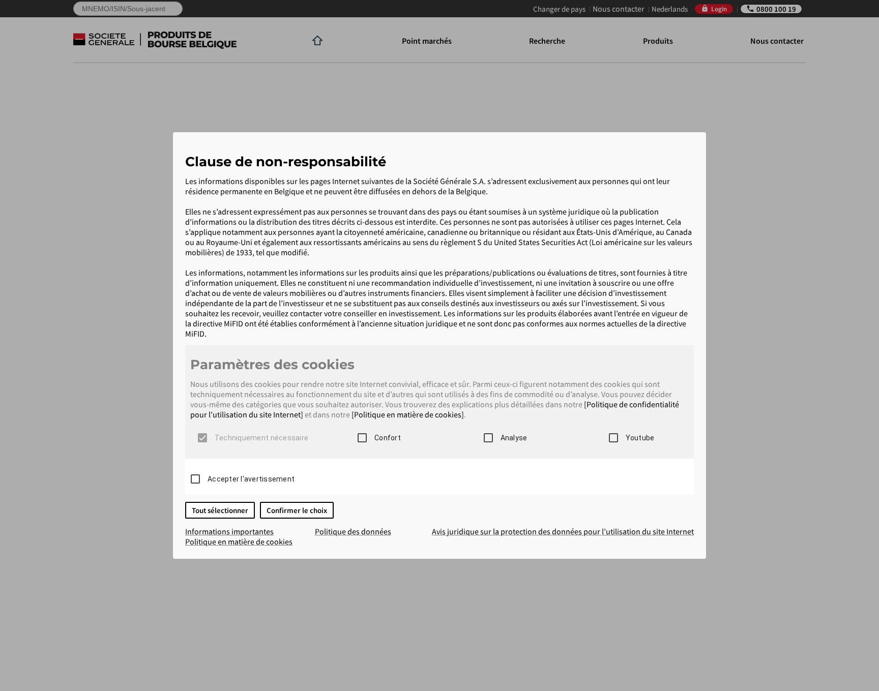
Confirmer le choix (297, 510)
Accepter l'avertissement (251, 479)
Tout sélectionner (220, 510)
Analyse (514, 438)
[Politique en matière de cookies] (407, 414)
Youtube (640, 438)
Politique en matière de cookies (238, 541)
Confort (387, 438)
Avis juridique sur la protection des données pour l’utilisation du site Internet (563, 531)
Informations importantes (229, 531)
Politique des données (353, 531)
